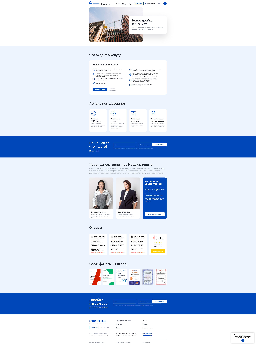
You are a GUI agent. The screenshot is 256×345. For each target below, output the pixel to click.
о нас (130, 4)
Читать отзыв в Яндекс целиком (97, 252)
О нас (144, 320)
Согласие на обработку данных (123, 342)
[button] (139, 3)
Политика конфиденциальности (96, 342)
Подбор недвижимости (105, 4)
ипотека (118, 3)
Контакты (146, 324)
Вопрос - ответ (147, 328)
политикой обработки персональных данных (128, 148)
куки (243, 334)
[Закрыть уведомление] (253, 333)
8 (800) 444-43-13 (151, 4)
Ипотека (119, 324)
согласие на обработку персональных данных (145, 148)
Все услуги (119, 328)
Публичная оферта (147, 342)
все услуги (124, 4)
